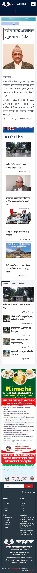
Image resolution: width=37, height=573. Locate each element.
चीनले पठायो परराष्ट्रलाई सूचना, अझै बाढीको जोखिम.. (22, 318)
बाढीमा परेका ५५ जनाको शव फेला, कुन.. (21, 329)
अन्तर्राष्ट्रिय (7, 510)
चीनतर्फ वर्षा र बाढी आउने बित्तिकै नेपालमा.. (20, 341)
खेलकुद (23, 508)
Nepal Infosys (32, 571)
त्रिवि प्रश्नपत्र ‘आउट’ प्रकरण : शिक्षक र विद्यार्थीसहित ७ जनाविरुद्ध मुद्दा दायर (18, 269)
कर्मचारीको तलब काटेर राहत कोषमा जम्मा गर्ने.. (18, 306)
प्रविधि (23, 506)
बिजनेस (23, 503)
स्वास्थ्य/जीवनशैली (8, 518)
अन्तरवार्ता (7, 520)
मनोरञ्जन (23, 501)
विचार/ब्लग (7, 525)
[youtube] (28, 492)
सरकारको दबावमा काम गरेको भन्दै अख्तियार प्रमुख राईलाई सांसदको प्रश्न (18, 201)
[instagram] (31, 492)
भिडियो (23, 510)
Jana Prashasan (14, 569)
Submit (28, 486)
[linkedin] (34, 492)
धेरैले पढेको (21, 283)
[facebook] (22, 492)
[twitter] (25, 492)
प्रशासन (13, 283)
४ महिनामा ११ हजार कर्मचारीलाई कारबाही (17, 233)
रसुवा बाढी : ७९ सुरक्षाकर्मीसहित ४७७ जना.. (22, 353)
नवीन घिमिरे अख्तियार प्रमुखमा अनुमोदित (19, 34)
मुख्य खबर (5, 283)
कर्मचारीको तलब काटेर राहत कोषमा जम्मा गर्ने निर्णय (16, 166)
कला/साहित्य (7, 522)
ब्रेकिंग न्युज (7, 501)
